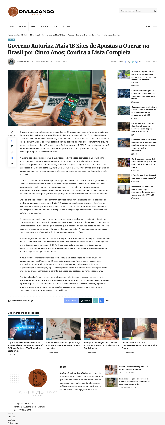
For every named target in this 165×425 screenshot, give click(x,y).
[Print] (136, 62)
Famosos (136, 135)
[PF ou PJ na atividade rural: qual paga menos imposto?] (124, 178)
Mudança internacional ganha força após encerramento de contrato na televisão (63, 345)
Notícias (136, 85)
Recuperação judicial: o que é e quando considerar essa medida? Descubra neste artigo (134, 381)
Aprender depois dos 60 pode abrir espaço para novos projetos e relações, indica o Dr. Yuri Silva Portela (144, 76)
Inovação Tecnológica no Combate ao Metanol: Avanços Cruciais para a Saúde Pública (101, 345)
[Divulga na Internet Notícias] (31, 11)
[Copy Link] (132, 62)
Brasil (11, 39)
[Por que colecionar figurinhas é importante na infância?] (111, 370)
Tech (135, 118)
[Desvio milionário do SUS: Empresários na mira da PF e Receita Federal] (139, 329)
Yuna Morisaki (24, 62)
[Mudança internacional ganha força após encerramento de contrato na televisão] (63, 329)
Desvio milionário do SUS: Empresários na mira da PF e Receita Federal (139, 345)
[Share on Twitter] (129, 62)
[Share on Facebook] (125, 62)
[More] (140, 62)
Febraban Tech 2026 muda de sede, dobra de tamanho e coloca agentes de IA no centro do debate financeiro (144, 145)
